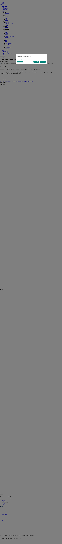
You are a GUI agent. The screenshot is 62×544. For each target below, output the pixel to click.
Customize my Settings (20, 61)
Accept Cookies (42, 61)
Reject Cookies (36, 61)
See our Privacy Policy (19, 59)
